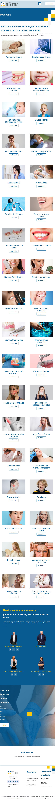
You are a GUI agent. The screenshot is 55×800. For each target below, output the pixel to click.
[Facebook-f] (11, 781)
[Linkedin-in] (17, 781)
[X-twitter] (8, 781)
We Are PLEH (20, 798)
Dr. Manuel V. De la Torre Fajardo (13, 646)
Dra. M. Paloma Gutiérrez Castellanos (13, 671)
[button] (39, 3)
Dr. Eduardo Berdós (41, 646)
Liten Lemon (14, 798)
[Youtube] (15, 781)
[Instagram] (13, 781)
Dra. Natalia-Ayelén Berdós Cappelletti (41, 671)
